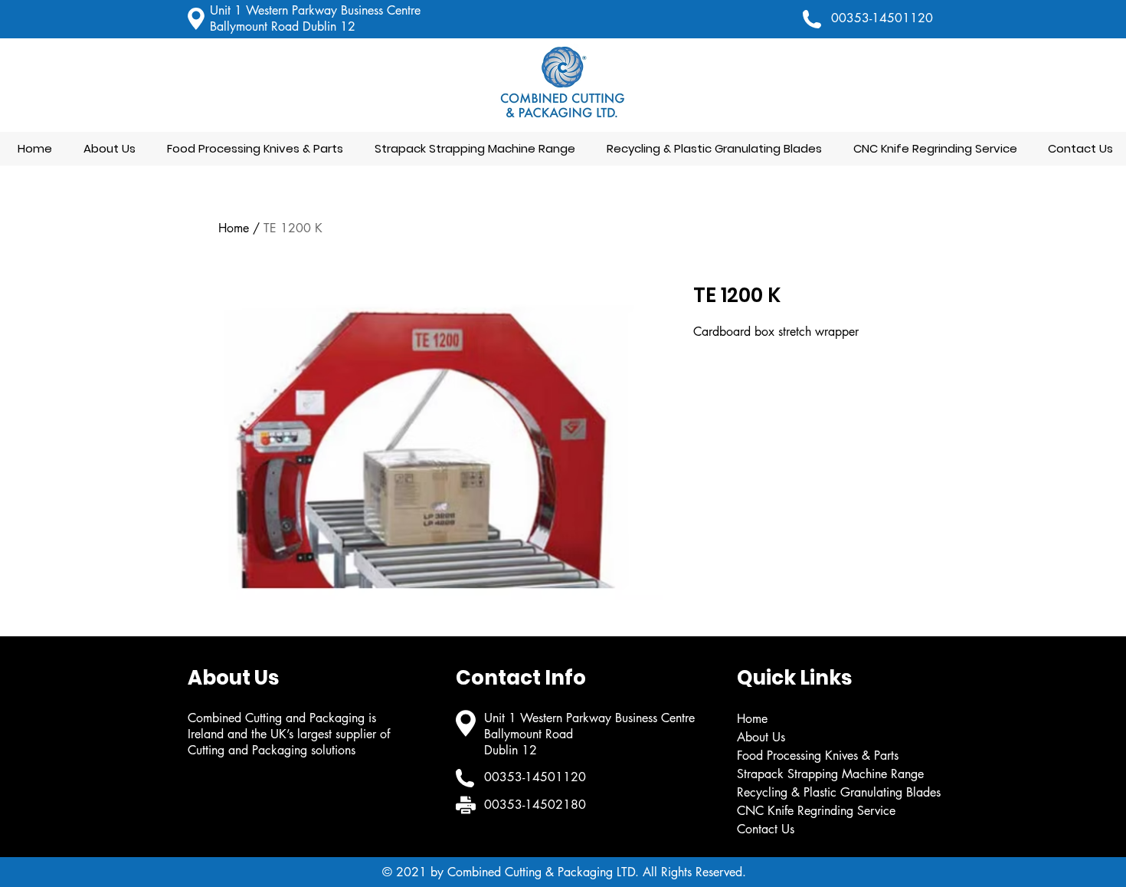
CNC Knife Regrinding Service (816, 811)
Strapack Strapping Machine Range (830, 774)
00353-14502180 (535, 805)
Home (233, 228)
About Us (761, 737)
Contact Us (765, 829)
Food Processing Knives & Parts (818, 755)
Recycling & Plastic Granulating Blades (839, 792)
